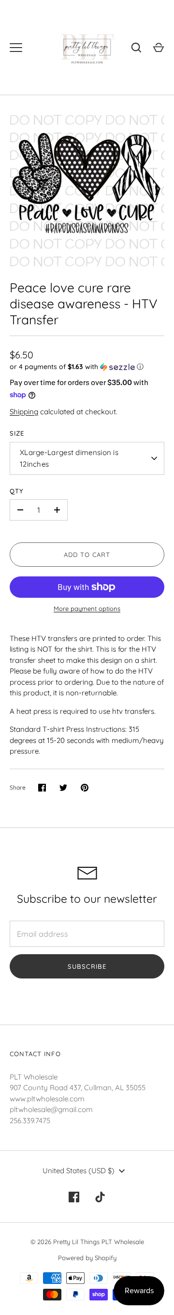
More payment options (87, 608)
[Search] (136, 47)
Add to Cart (87, 554)
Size (17, 433)
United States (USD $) (79, 1170)
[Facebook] (74, 1197)
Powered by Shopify (87, 1258)
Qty (17, 491)
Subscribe (87, 966)
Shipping (24, 411)
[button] (87, 366)
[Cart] (158, 47)
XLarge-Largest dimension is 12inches (69, 458)
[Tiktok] (100, 1197)
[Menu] (16, 47)
